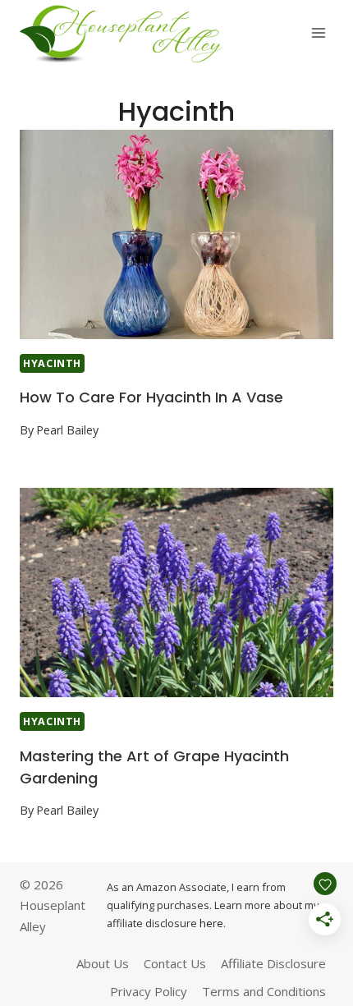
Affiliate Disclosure (273, 963)
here (211, 923)
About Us (102, 963)
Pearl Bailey (67, 430)
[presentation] (176, 234)
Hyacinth (52, 363)
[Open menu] (318, 32)
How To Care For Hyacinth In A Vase (151, 397)
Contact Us (175, 963)
